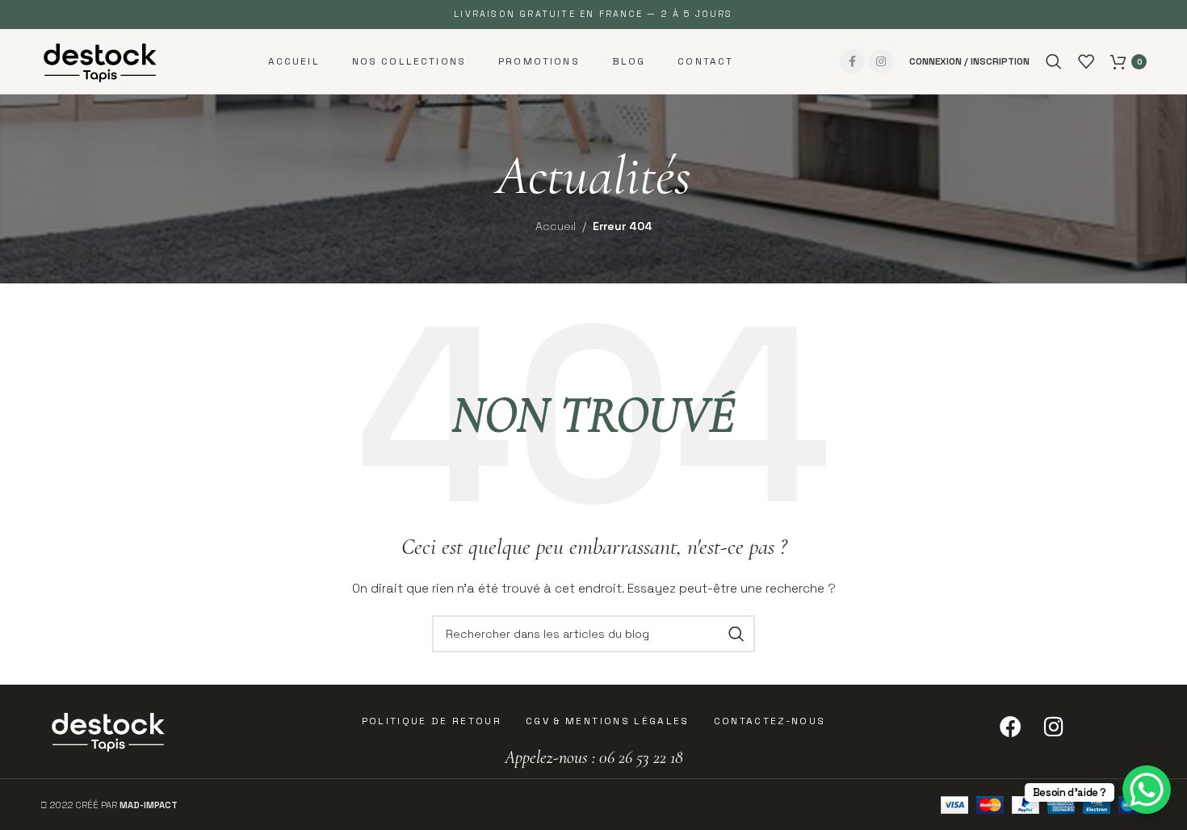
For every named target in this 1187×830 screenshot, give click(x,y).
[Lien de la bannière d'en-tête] (593, 14)
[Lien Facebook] (852, 61)
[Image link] (109, 729)
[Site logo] (100, 59)
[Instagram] (1054, 726)
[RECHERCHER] (736, 633)
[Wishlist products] (1086, 61)
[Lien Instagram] (881, 61)
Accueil (555, 226)
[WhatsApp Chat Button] (1146, 789)
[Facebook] (1010, 726)
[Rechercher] (1054, 61)
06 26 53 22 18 (639, 757)
